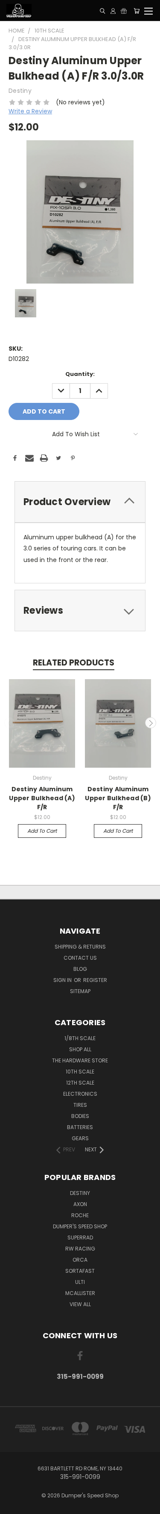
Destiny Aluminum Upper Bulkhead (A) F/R (42, 798)
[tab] (80, 502)
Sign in (63, 980)
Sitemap (80, 991)
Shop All (80, 1049)
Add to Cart (42, 830)
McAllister (80, 1293)
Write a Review (30, 111)
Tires (80, 1105)
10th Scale (80, 1071)
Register (95, 980)
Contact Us (80, 957)
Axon (80, 1204)
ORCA (80, 1259)
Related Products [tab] (73, 662)
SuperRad (80, 1237)
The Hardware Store (80, 1060)
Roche (80, 1215)
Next (150, 722)
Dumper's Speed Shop (80, 1226)
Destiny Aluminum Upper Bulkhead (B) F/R (118, 798)
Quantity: (80, 374)
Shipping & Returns (80, 946)
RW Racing (80, 1248)
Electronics (80, 1093)
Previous (9, 722)
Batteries (80, 1127)
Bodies (80, 1116)
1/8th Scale (80, 1038)
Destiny (80, 1193)
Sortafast (80, 1270)
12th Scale (80, 1082)
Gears (80, 1138)
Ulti (80, 1282)
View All (80, 1304)
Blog (80, 969)
